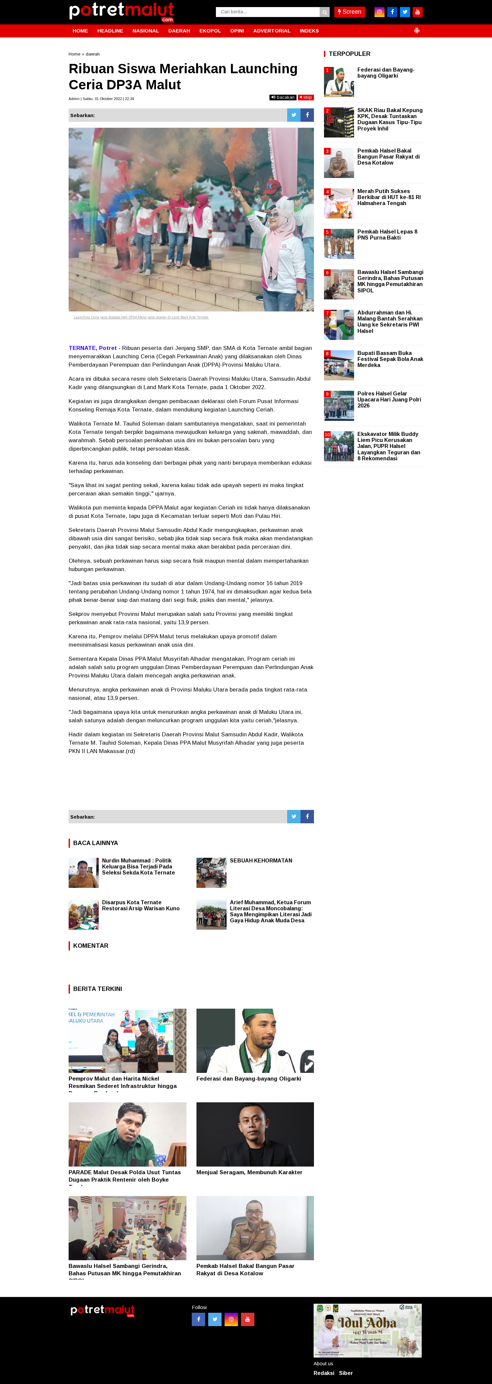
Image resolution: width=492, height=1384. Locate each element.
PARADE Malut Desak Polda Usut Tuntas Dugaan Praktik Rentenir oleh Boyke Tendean (125, 1179)
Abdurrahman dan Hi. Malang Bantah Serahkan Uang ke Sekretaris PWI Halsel (390, 322)
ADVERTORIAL (272, 30)
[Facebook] (307, 115)
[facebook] (392, 12)
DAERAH (179, 30)
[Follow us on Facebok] (198, 1319)
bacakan (285, 97)
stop (307, 97)
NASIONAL (146, 30)
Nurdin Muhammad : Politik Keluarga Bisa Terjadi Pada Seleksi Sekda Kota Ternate (138, 866)
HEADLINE (110, 30)
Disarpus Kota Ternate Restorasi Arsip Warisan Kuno (141, 905)
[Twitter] (294, 115)
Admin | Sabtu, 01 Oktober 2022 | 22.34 (101, 99)
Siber (346, 1373)
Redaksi (324, 1373)
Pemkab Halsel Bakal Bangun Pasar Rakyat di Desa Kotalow (388, 157)
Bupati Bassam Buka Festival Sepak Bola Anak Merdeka (390, 359)
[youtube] (418, 12)
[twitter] (405, 12)
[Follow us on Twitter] (215, 1319)
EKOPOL (210, 30)
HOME (80, 30)
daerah (93, 54)
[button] (416, 27)
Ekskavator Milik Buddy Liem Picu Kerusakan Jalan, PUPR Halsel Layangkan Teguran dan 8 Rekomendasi (388, 446)
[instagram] (380, 12)
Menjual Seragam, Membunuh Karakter (249, 1172)
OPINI (237, 30)
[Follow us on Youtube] (247, 1319)
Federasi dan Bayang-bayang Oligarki (248, 1079)
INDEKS (309, 30)
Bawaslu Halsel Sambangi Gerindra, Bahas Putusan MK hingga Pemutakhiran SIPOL (125, 1273)
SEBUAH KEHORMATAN (261, 860)
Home (74, 54)
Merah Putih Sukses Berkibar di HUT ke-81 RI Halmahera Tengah (389, 197)
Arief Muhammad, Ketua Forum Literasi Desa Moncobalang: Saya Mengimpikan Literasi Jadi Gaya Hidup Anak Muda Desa (271, 911)
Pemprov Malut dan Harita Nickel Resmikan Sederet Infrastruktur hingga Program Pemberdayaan (123, 1086)
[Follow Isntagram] (231, 1319)
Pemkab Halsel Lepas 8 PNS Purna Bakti (387, 235)
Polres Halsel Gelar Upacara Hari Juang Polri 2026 (389, 399)
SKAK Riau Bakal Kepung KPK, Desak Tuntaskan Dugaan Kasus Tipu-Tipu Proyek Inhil (390, 119)
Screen (351, 11)
